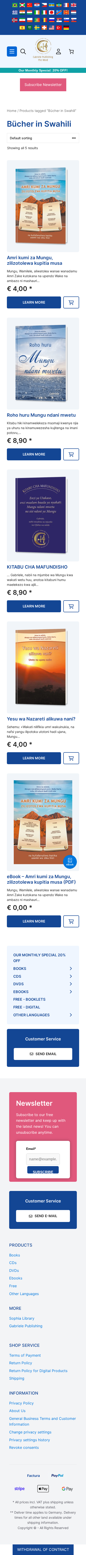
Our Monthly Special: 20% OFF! (43, 70)
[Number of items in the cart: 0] (71, 51)
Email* (31, 1149)
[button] (71, 302)
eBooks (20, 991)
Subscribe (43, 1171)
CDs (17, 976)
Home (12, 111)
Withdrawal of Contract (43, 1549)
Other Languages (31, 1015)
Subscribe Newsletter (43, 84)
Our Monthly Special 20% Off (39, 958)
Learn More (34, 302)
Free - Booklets (29, 999)
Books (19, 968)
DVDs (18, 984)
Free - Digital (26, 1007)
